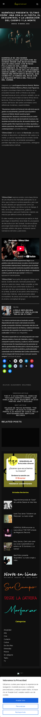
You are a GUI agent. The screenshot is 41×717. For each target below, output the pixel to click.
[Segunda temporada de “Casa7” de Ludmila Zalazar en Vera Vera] (8, 505)
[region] (20, 697)
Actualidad (7, 630)
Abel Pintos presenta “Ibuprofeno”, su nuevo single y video (25, 557)
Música (14, 24)
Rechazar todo (20, 712)
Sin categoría (8, 655)
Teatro (6, 658)
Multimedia (27, 385)
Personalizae (20, 706)
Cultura (7, 385)
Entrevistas (7, 649)
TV (5, 661)
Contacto (7, 639)
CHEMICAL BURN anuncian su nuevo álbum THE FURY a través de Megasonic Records (25, 530)
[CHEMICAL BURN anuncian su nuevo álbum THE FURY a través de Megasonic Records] (8, 532)
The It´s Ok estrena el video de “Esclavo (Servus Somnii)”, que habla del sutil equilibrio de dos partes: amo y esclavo (20, 398)
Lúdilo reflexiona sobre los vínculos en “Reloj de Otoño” (25, 312)
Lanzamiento (16, 385)
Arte (5, 633)
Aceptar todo (20, 700)
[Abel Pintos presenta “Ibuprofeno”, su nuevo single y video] (8, 560)
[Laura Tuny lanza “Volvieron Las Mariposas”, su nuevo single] (8, 519)
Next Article (20, 405)
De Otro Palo (8, 645)
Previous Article (20, 393)
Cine (5, 636)
